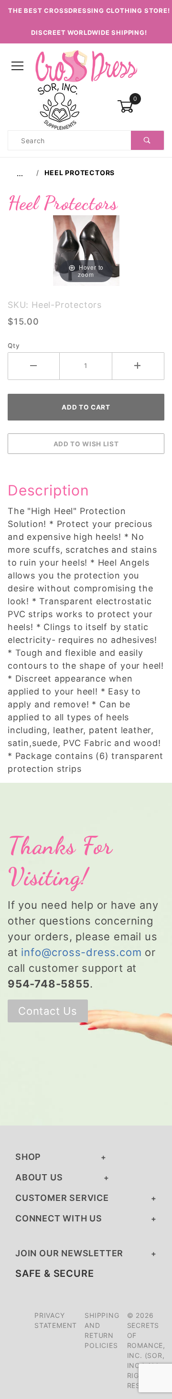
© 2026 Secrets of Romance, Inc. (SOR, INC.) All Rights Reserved (146, 1350)
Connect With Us (58, 1218)
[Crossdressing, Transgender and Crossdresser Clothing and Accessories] (86, 66)
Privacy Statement (55, 1320)
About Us (39, 1177)
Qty (14, 345)
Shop (28, 1157)
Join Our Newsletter (69, 1253)
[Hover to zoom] (86, 250)
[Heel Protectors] (86, 250)
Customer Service (62, 1198)
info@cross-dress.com (81, 952)
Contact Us (47, 1011)
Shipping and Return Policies (102, 1330)
